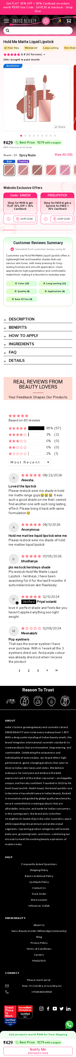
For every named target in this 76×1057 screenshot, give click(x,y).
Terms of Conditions (39, 948)
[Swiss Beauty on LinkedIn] (68, 1008)
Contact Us (39, 887)
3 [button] (38, 670)
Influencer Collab (39, 905)
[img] (31, 475)
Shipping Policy (39, 870)
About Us (39, 925)
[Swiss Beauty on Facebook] (48, 1008)
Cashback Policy (39, 882)
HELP (8, 857)
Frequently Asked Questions (39, 864)
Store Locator (39, 899)
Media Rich (39, 960)
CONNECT (12, 973)
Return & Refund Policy (39, 876)
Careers (39, 954)
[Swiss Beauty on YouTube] (55, 1008)
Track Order (39, 893)
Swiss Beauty (15, 918)
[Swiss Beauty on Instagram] (41, 1008)
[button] (18, 428)
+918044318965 (41, 991)
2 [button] (29, 670)
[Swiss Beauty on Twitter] (62, 1008)
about (10, 720)
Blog (39, 936)
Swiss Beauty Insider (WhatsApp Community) (39, 931)
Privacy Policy (39, 942)
